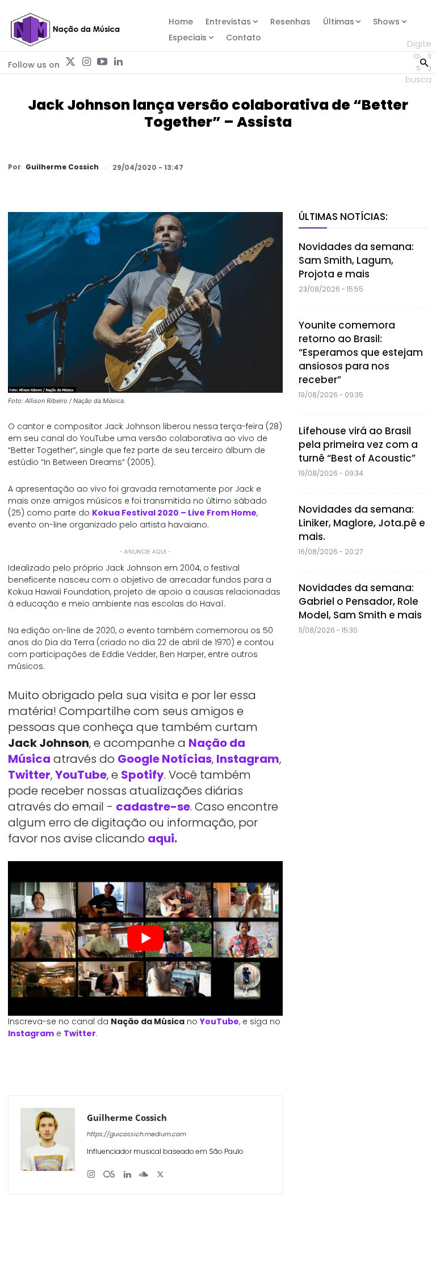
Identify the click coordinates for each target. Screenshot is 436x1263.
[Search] (424, 61)
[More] (416, 167)
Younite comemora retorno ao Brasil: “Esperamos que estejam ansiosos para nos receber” (361, 352)
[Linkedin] (118, 62)
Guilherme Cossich (62, 167)
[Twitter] (70, 62)
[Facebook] (311, 167)
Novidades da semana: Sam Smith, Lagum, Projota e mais (356, 260)
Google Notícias (165, 759)
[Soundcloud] (143, 1170)
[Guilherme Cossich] (47, 1145)
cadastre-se (153, 807)
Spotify (142, 775)
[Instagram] (86, 62)
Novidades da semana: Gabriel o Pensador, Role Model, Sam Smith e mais (360, 601)
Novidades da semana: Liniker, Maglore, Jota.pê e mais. (362, 522)
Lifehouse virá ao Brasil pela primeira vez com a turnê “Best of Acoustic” (358, 444)
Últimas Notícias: (343, 216)
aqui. (162, 838)
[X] (285, 167)
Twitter (29, 775)
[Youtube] (102, 62)
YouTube (81, 775)
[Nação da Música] (64, 29)
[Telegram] (337, 167)
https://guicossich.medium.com (136, 1134)
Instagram (247, 759)
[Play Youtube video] (145, 938)
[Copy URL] (389, 167)
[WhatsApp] (259, 167)
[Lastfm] (109, 1170)
